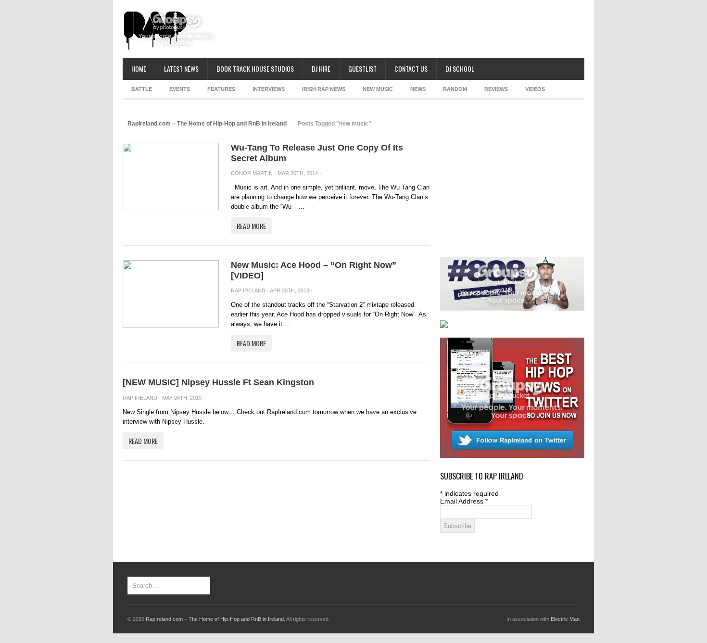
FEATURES (221, 89)
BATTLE (141, 89)
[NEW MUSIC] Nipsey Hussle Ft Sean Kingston (218, 382)
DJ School (459, 68)
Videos (535, 89)
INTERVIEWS (268, 89)
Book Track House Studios (255, 68)
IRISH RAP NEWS (323, 89)
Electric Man (565, 619)
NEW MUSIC (378, 89)
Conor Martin (252, 173)
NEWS (418, 89)
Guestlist (362, 68)
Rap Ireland (248, 290)
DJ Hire (321, 68)
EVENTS (179, 89)
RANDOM (455, 89)
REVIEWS (496, 89)
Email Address (464, 501)
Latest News (181, 68)
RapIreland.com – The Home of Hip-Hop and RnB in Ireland (207, 123)
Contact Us (411, 68)
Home (138, 68)
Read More (251, 226)
